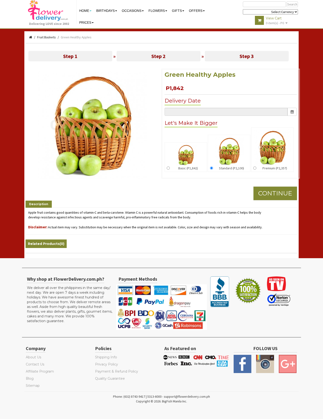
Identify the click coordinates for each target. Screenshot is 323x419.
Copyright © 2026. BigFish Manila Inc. (161, 401)
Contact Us (35, 364)
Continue (275, 193)
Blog (30, 378)
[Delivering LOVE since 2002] (50, 10)
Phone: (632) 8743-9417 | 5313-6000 (137, 396)
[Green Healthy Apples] (92, 124)
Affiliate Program (40, 371)
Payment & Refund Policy (116, 371)
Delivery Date (183, 101)
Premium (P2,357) (274, 168)
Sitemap (33, 385)
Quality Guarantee (110, 378)
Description (38, 204)
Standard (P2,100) (231, 168)
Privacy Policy (106, 364)
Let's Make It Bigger (191, 123)
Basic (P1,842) (188, 168)
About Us (33, 357)
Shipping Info (106, 357)
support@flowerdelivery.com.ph (187, 396)
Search (292, 4)
